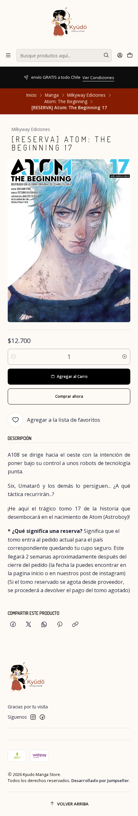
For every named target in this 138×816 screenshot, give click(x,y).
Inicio (31, 95)
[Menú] (8, 55)
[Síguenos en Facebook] (42, 717)
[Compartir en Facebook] (13, 624)
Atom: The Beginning (65, 101)
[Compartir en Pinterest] (59, 624)
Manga (52, 95)
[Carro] (129, 55)
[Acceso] (120, 55)
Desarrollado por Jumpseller (100, 780)
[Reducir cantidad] (13, 356)
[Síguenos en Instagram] (33, 717)
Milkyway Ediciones (86, 95)
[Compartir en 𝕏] (28, 624)
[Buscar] (106, 55)
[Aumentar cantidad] (124, 356)
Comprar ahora (69, 396)
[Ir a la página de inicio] (69, 24)
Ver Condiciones (36, 77)
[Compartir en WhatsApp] (44, 624)
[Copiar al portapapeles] (75, 624)
